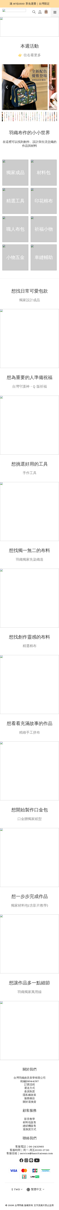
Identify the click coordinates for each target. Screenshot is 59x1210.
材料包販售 (29, 1122)
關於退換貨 (29, 1102)
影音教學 (29, 1119)
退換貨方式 (29, 1129)
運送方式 (29, 1088)
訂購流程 (29, 1085)
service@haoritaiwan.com (36, 1153)
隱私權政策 (29, 1095)
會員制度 (29, 1091)
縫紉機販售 (29, 1126)
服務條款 (29, 1098)
